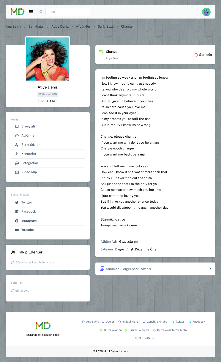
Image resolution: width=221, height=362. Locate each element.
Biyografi (28, 126)
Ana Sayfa (13, 26)
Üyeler (110, 321)
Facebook (28, 211)
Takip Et (50, 100)
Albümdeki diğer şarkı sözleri (128, 269)
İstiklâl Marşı (130, 321)
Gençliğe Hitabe (157, 321)
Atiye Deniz (60, 26)
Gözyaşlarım (128, 241)
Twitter (26, 202)
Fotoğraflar (29, 163)
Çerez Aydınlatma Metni (172, 330)
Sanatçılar (36, 26)
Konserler (28, 153)
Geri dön (205, 54)
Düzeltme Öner (146, 249)
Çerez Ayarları (113, 330)
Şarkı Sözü (106, 26)
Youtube (27, 229)
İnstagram (29, 220)
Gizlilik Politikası (138, 330)
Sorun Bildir (146, 338)
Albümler (83, 26)
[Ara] (41, 12)
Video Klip (29, 172)
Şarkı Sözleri (31, 144)
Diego (119, 249)
